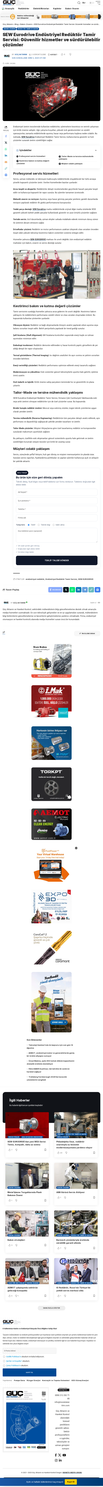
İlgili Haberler (19, 1100)
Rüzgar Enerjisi (34, 1380)
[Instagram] (56, 1460)
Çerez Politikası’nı (13, 1365)
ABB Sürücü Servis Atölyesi (70, 1192)
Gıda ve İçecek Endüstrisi (32, 1137)
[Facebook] (55, 1455)
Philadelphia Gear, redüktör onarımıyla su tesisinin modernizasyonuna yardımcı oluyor (74, 1144)
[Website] (99, 603)
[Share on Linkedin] (6, 155)
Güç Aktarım (21, 54)
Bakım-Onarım (9, 29)
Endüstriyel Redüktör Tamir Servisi (61, 579)
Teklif (33, 525)
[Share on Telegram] (85, 589)
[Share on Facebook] (6, 136)
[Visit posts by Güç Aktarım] (6, 602)
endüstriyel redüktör (35, 579)
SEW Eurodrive (27, 137)
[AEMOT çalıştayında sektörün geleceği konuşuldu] (27, 1271)
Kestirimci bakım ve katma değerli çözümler (32, 162)
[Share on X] (6, 142)
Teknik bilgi (45, 525)
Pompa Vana (19, 1380)
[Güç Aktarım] (14, 3)
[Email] (6, 162)
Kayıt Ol (70, 1482)
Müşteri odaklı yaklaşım (71, 164)
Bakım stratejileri (16, 1240)
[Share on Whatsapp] (6, 149)
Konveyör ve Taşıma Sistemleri (56, 1380)
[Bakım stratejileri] (27, 1223)
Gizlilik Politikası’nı (13, 1357)
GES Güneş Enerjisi (80, 1380)
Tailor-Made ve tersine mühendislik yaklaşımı (76, 157)
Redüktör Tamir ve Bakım (28, 29)
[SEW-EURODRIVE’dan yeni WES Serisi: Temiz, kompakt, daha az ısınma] (27, 1125)
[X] (59, 1455)
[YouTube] (64, 1455)
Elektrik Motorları (17, 1283)
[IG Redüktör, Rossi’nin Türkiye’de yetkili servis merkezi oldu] (76, 1271)
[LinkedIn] (60, 1460)
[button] (79, 3)
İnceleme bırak (88, 633)
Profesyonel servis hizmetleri (32, 156)
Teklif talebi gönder (57, 560)
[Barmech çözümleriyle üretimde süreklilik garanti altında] (76, 1223)
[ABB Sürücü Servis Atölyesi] (76, 1176)
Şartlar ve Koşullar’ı (14, 1361)
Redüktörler (14, 1137)
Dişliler (60, 1134)
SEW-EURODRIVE (38, 239)
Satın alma (60, 525)
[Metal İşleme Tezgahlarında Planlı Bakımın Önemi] (27, 1176)
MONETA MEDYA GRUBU (72, 1473)
